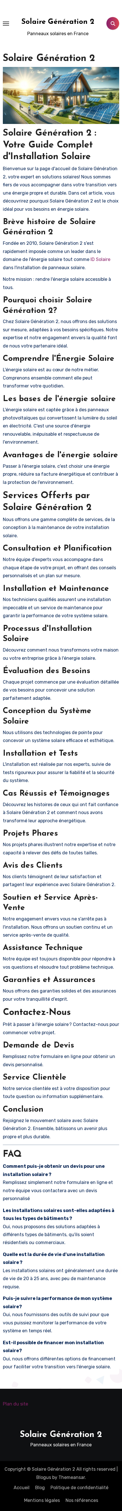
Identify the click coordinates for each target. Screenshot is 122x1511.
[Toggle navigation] (6, 24)
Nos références (82, 1500)
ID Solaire (100, 259)
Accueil (22, 1487)
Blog (40, 1487)
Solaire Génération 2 (57, 22)
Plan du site (15, 1404)
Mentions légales (42, 1500)
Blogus (43, 1477)
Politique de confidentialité (79, 1487)
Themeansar (71, 1477)
